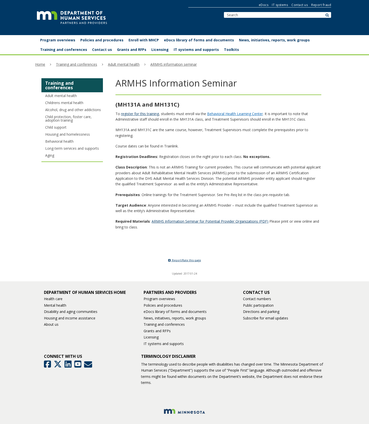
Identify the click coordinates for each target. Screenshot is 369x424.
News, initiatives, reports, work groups (175, 318)
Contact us (299, 5)
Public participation (258, 305)
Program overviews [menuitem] (57, 40)
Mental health (55, 305)
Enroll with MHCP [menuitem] (144, 40)
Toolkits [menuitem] (231, 49)
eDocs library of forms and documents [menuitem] (199, 40)
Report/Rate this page (186, 260)
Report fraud (321, 5)
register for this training (140, 113)
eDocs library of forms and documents (175, 311)
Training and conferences (76, 64)
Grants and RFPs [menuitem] (131, 49)
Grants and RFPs (157, 330)
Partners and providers (170, 292)
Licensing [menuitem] (160, 49)
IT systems (280, 5)
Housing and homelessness (67, 134)
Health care (53, 298)
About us (51, 324)
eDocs (264, 5)
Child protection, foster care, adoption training (68, 118)
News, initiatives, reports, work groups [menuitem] (274, 40)
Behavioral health (59, 141)
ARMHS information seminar (173, 64)
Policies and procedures (163, 305)
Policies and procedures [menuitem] (102, 40)
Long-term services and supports (72, 148)
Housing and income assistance (69, 318)
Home (40, 64)
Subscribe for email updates (265, 318)
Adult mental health (124, 64)
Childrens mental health (64, 102)
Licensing (151, 337)
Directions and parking (261, 311)
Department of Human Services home (85, 292)
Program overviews (159, 298)
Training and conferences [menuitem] (63, 49)
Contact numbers (257, 298)
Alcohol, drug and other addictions (73, 109)
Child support (56, 127)
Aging (49, 155)
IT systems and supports (164, 343)
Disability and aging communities (70, 311)
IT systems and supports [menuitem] (196, 49)
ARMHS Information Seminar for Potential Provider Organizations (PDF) (210, 221)
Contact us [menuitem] (102, 49)
